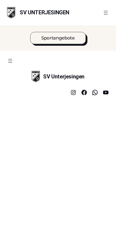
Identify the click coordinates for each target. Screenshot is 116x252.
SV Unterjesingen (44, 12)
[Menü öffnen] (106, 12)
